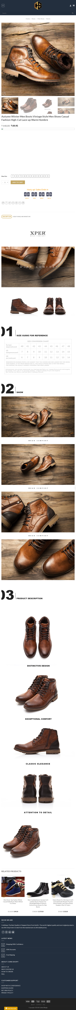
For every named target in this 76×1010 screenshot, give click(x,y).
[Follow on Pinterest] (13, 932)
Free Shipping (10, 955)
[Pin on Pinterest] (16, 202)
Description (7, 216)
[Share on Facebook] (6, 202)
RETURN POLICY (7, 990)
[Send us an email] (9, 932)
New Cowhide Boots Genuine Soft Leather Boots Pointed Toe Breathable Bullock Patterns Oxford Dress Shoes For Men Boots (38, 903)
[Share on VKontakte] (19, 202)
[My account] (70, 6)
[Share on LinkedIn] (23, 202)
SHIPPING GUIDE (7, 988)
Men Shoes (40, 19)
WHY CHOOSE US (7, 969)
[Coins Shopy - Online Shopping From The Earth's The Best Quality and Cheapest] (38, 5)
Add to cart (18, 182)
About (33, 1004)
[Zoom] (4, 94)
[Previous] (5, 59)
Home (28, 19)
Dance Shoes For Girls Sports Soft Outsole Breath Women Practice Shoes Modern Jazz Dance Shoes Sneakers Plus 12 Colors (63, 902)
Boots (48, 19)
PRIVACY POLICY (7, 993)
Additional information (21, 216)
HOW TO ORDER (7, 971)
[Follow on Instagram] (6, 932)
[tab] (6, 216)
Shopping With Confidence (14, 944)
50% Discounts (11, 949)
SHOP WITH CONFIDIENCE (10, 985)
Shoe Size (4, 176)
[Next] (70, 59)
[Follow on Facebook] (3, 932)
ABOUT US (5, 967)
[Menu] (3, 5)
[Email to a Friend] (13, 202)
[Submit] (72, 13)
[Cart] (74, 6)
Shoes (33, 19)
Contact (39, 1004)
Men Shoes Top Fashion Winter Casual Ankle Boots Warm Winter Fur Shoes (13, 901)
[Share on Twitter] (9, 202)
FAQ (2, 974)
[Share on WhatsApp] (3, 202)
